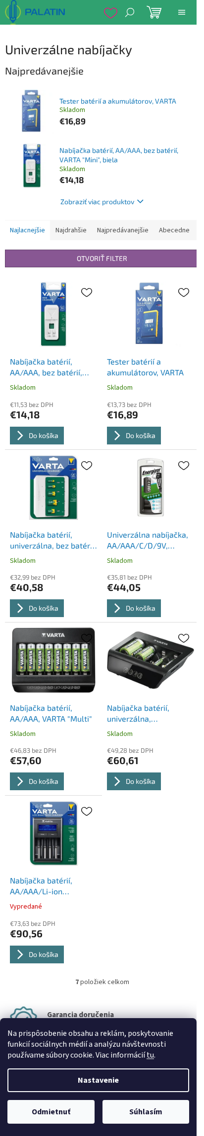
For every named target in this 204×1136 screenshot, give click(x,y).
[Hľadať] (130, 12)
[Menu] (182, 12)
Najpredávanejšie (123, 230)
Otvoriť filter (102, 258)
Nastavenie (98, 1080)
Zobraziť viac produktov (97, 201)
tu (150, 1055)
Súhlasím (145, 1111)
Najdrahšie (71, 230)
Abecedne (174, 230)
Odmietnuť (51, 1111)
